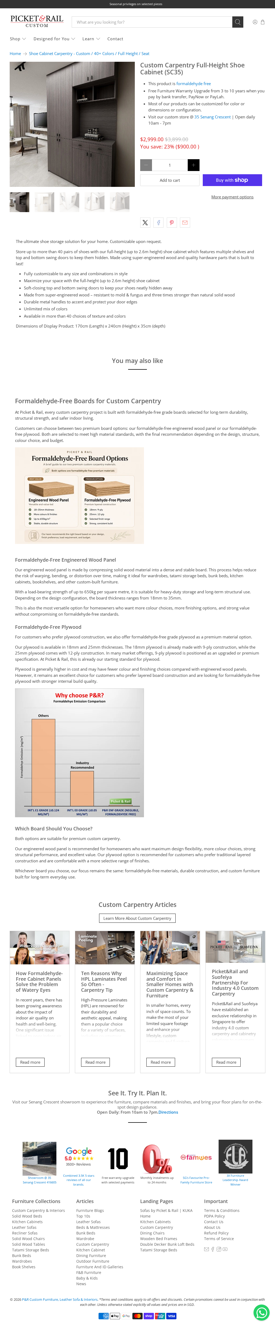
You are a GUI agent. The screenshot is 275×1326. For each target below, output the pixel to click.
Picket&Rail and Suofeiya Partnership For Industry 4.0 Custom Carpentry (235, 982)
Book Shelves (23, 1266)
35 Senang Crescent (212, 116)
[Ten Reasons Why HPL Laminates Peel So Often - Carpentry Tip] (105, 948)
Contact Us (213, 1221)
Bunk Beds (21, 1255)
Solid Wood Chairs (28, 1238)
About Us (212, 1227)
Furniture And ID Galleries (99, 1266)
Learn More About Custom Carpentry (137, 918)
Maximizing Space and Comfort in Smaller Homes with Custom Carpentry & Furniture (169, 984)
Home (15, 53)
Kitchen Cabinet (90, 1249)
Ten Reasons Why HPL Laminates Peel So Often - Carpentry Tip (104, 981)
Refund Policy (216, 1233)
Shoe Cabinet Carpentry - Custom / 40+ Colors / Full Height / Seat (89, 53)
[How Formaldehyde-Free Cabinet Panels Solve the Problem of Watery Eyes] (39, 948)
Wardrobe (85, 1238)
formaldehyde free (193, 83)
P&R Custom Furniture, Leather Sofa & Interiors (59, 1299)
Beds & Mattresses (93, 1227)
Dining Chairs (152, 1233)
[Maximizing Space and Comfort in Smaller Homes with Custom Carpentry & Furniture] (170, 948)
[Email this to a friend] (185, 222)
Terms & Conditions (222, 1210)
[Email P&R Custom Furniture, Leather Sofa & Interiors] (206, 1250)
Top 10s (83, 1216)
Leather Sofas (24, 1227)
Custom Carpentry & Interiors (38, 1210)
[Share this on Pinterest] (172, 222)
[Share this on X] (145, 222)
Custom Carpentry (92, 1244)
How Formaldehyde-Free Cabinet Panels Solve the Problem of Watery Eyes (39, 981)
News (81, 1283)
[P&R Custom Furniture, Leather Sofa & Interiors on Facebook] (212, 1250)
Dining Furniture (91, 1255)
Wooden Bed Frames (158, 1238)
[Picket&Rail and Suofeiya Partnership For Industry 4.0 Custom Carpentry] (235, 947)
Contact (115, 38)
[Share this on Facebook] (158, 222)
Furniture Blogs (90, 1210)
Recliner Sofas (25, 1233)
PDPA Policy (214, 1216)
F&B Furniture (88, 1272)
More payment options (232, 196)
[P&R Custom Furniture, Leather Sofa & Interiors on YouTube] (225, 1250)
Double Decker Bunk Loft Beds (167, 1244)
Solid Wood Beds (27, 1216)
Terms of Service (219, 1238)
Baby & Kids (87, 1278)
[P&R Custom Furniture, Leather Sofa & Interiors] (37, 22)
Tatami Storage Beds (30, 1249)
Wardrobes (22, 1261)
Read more (30, 1062)
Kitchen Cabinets (27, 1221)
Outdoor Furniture (92, 1261)
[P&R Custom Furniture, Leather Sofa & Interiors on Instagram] (218, 1250)
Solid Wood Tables (28, 1244)
